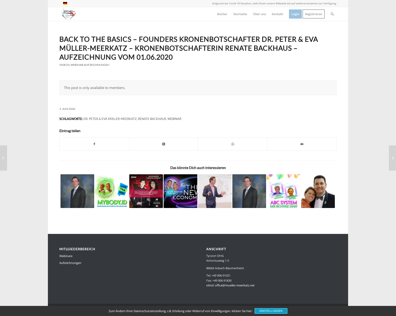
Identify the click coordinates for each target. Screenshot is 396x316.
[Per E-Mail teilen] (301, 144)
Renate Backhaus (152, 119)
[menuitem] (222, 14)
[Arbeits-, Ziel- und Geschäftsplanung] (180, 191)
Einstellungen (271, 311)
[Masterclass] (146, 191)
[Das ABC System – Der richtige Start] (283, 191)
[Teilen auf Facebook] (94, 144)
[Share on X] (163, 144)
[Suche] (332, 14)
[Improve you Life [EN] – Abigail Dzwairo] (392, 158)
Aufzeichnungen (70, 263)
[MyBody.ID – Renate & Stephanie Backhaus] (112, 191)
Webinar (174, 119)
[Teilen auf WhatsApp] (232, 144)
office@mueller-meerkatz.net (235, 285)
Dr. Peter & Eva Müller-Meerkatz (110, 119)
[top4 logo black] (68, 14)
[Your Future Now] (215, 191)
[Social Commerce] (77, 191)
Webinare (65, 256)
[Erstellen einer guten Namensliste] (249, 191)
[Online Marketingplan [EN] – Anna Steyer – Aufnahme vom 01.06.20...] (3, 158)
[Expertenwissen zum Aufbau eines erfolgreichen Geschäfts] (318, 191)
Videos (64, 65)
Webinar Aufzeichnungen (90, 65)
